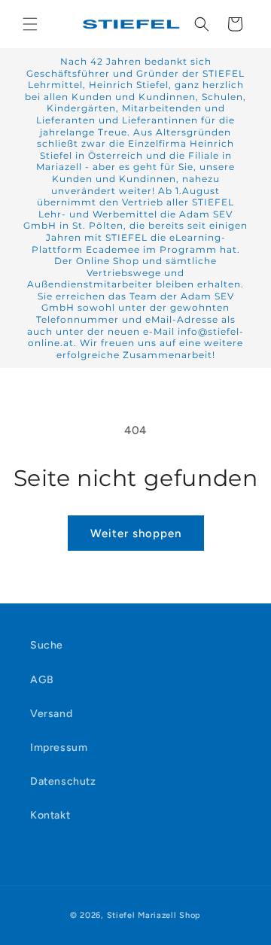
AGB (42, 679)
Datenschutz (63, 781)
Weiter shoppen (135, 533)
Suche (46, 645)
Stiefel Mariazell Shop (154, 915)
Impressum (58, 747)
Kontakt (50, 815)
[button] (30, 24)
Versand (51, 713)
